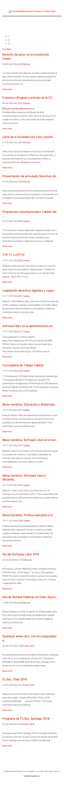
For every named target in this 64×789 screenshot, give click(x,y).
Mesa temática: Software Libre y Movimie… (24, 477)
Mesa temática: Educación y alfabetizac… (29, 404)
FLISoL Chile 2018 (14, 679)
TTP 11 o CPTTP (13, 255)
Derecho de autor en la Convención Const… (25, 56)
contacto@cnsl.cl (32, 776)
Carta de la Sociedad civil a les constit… (28, 137)
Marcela (28, 560)
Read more (7, 89)
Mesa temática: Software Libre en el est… (30, 440)
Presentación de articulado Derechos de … (30, 176)
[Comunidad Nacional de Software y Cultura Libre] (32, 11)
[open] (5, 3)
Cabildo (26, 221)
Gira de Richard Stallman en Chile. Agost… (30, 597)
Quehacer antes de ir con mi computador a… (29, 638)
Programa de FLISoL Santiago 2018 (26, 719)
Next (9, 49)
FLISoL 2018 (28, 646)
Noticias (26, 64)
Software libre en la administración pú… (28, 326)
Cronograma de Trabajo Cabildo (23, 365)
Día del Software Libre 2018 (20, 554)
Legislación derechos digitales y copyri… (29, 290)
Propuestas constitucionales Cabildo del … (29, 214)
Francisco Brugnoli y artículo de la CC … (28, 98)
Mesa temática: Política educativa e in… (28, 515)
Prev (4, 49)
